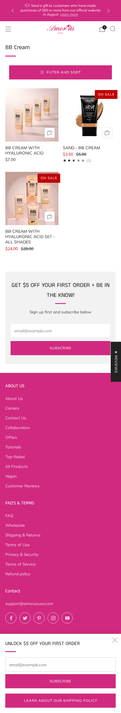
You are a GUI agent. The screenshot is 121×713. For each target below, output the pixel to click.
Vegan (11, 475)
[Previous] (12, 10)
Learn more (69, 14)
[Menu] (8, 29)
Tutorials (13, 446)
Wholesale (15, 525)
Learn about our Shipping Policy (60, 700)
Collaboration (17, 427)
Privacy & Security (21, 554)
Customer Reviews (22, 485)
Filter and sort (64, 72)
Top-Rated (15, 456)
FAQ (9, 515)
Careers (12, 407)
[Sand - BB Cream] (89, 115)
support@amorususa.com (29, 603)
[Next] (108, 10)
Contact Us (15, 417)
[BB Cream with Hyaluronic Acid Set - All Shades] (31, 198)
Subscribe (60, 681)
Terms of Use (17, 544)
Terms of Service (20, 563)
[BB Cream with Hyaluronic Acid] (31, 115)
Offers (11, 437)
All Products (16, 466)
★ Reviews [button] (116, 361)
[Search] (113, 29)
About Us (14, 398)
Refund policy (17, 573)
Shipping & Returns (23, 534)
